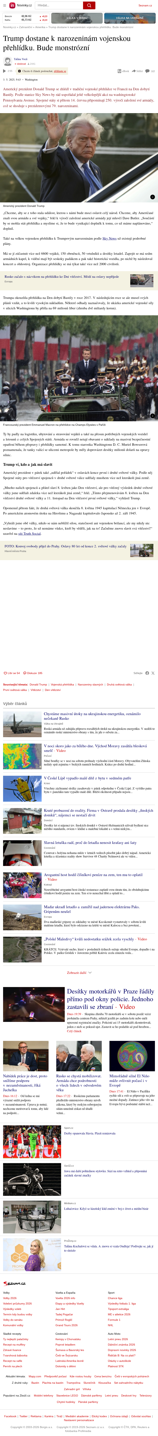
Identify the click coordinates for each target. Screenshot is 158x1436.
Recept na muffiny (14, 1344)
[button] (79, 157)
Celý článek (74, 1031)
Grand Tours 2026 (66, 1325)
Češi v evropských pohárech (132, 1376)
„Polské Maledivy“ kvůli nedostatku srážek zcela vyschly (89, 939)
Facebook (10, 1416)
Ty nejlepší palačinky (15, 1339)
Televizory (146, 1395)
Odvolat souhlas (141, 1416)
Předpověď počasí (55, 1376)
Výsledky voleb (12, 1308)
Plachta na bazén (52, 1382)
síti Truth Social (29, 533)
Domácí (48, 820)
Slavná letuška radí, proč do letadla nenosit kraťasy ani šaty (90, 842)
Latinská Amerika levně (69, 1360)
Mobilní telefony (43, 1395)
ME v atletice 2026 (119, 1314)
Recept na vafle (12, 1360)
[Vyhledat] (89, 5)
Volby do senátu (13, 1319)
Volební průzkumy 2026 (17, 1303)
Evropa (9, 281)
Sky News (110, 238)
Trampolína (73, 1382)
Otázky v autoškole (119, 1360)
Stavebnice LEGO (67, 1395)
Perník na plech (12, 1366)
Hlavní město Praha (15, 551)
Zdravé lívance (12, 1350)
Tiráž (59, 1416)
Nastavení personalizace (79, 1420)
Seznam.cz (145, 5)
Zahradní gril (72, 1389)
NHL (110, 1325)
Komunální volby (13, 1325)
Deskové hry (128, 1395)
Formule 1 (114, 1319)
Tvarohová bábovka (15, 1355)
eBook (125, 71)
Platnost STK (116, 1366)
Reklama (36, 1416)
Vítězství (36, 689)
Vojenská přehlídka (62, 684)
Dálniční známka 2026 (121, 1344)
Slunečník (89, 1382)
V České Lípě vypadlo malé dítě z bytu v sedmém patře (87, 778)
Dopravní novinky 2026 (122, 1350)
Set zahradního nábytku (128, 1382)
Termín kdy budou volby (17, 1314)
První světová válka (15, 689)
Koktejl (48, 884)
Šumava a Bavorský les (69, 1350)
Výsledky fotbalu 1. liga (122, 1303)
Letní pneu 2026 (118, 1339)
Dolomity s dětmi (65, 1366)
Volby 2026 (10, 1298)
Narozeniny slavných (90, 684)
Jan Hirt (60, 1308)
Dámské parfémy (91, 1395)
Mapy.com (35, 1376)
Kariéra (49, 1416)
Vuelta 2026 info (65, 1298)
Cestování (49, 848)
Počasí (47, 756)
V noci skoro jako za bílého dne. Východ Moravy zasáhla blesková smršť (95, 748)
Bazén (35, 1382)
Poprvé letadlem (65, 1344)
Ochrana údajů (119, 1416)
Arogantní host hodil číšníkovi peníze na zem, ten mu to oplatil (93, 874)
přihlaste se (60, 71)
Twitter (23, 1416)
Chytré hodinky (66, 1401)
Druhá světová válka (119, 684)
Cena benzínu (103, 1376)
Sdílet (139, 71)
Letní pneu (111, 1395)
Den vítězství (53, 689)
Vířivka (87, 1389)
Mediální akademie (77, 1416)
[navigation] (5, 5)
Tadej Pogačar (64, 1314)
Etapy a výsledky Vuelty (69, 1303)
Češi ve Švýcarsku (66, 1355)
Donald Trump (38, 684)
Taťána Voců (20, 59)
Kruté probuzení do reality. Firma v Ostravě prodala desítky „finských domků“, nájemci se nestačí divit (98, 813)
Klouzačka (104, 1382)
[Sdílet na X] (153, 673)
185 (153, 71)
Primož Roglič (63, 1319)
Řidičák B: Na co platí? (121, 1355)
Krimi (47, 783)
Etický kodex (99, 1416)
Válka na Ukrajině (53, 723)
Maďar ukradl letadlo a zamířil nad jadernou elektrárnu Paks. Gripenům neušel (92, 909)
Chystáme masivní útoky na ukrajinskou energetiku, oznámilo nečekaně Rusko (92, 716)
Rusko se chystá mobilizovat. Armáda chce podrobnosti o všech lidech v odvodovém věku (79, 1082)
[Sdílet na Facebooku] (147, 673)
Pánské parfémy (88, 1401)
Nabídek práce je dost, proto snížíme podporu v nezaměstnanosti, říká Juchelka (25, 1082)
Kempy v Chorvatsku (68, 1339)
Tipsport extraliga (118, 1308)
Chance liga (115, 1298)
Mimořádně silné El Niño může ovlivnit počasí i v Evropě (129, 1080)
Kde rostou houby (80, 1376)
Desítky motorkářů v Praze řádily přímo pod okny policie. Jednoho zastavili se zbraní (110, 998)
